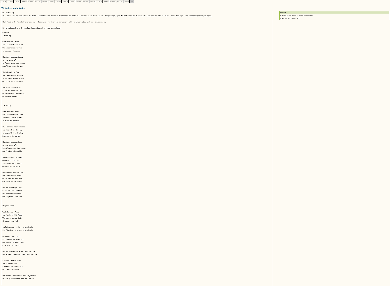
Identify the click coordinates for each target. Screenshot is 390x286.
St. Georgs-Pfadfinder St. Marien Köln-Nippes (296, 15)
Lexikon (10, 1)
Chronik (3, 1)
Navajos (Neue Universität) (290, 18)
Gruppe (99, 1)
